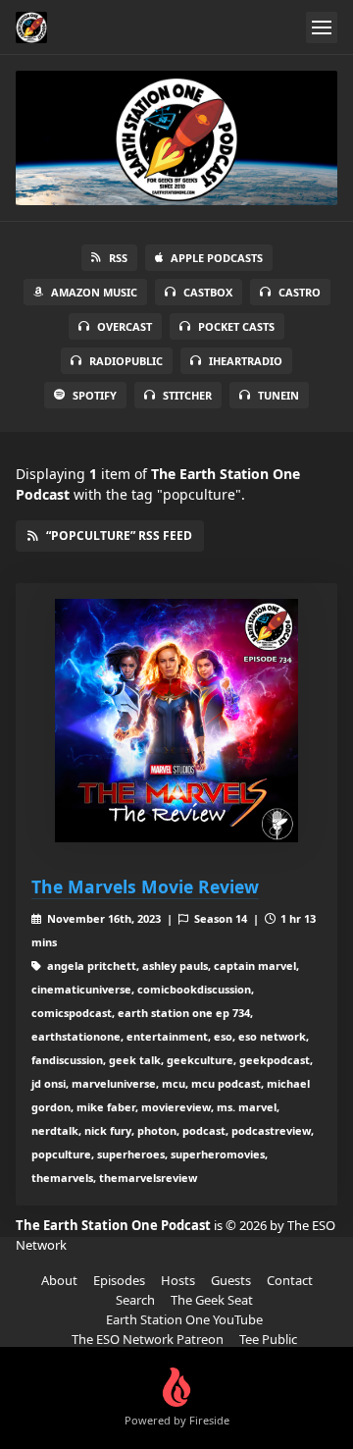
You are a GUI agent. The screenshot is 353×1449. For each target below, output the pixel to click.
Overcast (124, 326)
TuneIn (278, 395)
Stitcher (187, 395)
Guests (231, 1280)
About (59, 1280)
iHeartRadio (245, 360)
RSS (118, 257)
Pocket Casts (236, 326)
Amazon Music (94, 292)
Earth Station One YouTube (184, 1319)
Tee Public (268, 1339)
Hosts (178, 1280)
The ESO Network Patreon (148, 1339)
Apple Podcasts (217, 257)
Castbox (207, 292)
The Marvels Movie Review (145, 886)
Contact (290, 1280)
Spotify (95, 395)
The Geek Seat (212, 1300)
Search (135, 1300)
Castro (299, 292)
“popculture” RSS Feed (119, 535)
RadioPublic (126, 360)
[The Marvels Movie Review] (176, 720)
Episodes (119, 1280)
